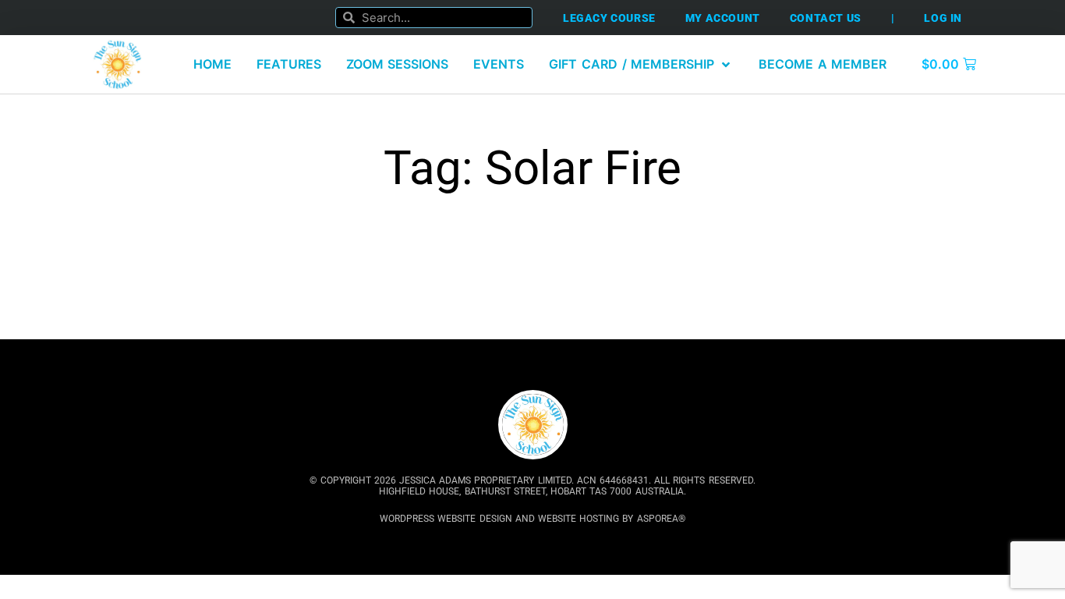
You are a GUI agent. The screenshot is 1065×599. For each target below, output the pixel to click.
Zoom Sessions (397, 64)
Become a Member (822, 64)
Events (498, 64)
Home (212, 64)
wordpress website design (445, 518)
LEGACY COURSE (609, 18)
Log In (943, 18)
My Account (722, 18)
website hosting (578, 518)
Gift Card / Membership (631, 64)
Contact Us (826, 18)
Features (289, 64)
